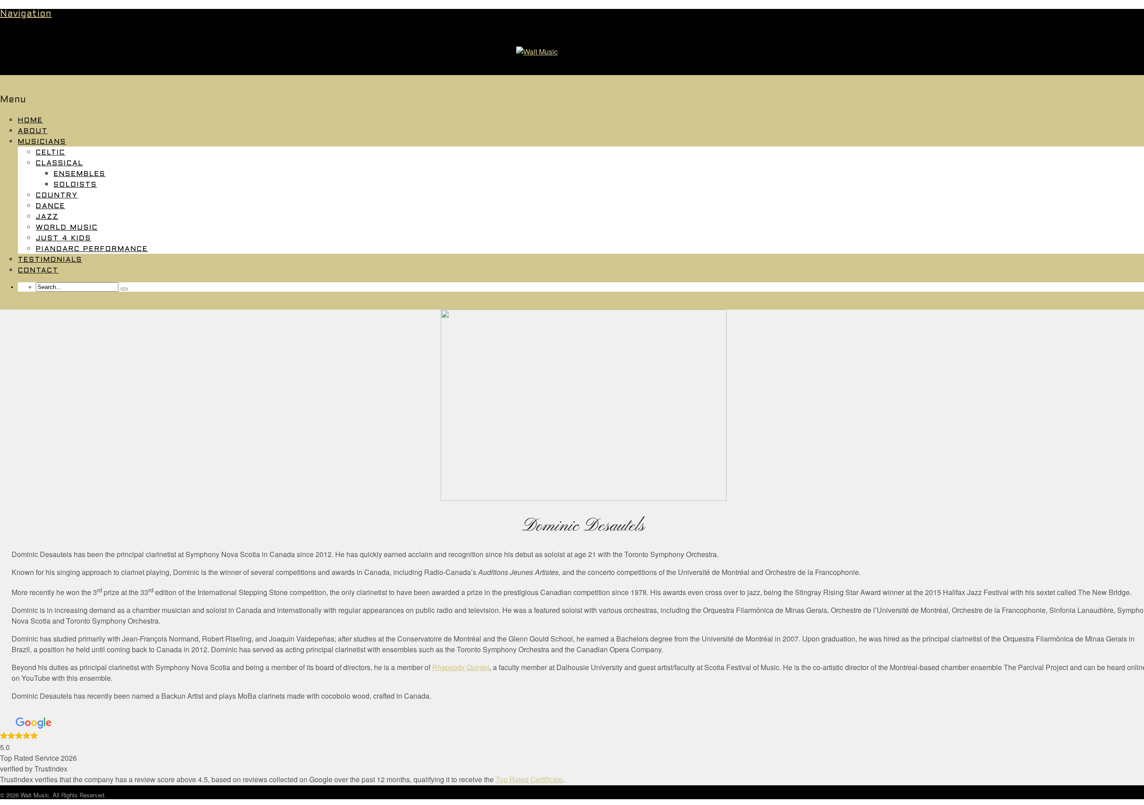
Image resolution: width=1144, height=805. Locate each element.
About (33, 131)
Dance (50, 206)
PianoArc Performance (92, 249)
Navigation (25, 14)
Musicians (42, 141)
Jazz (47, 217)
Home (30, 120)
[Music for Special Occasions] (537, 51)
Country (57, 195)
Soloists (75, 184)
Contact (38, 270)
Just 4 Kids (63, 238)
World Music (67, 227)
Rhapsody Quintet (460, 667)
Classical (59, 163)
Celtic (50, 152)
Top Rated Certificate (529, 779)
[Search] (124, 289)
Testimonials (50, 259)
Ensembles (79, 174)
